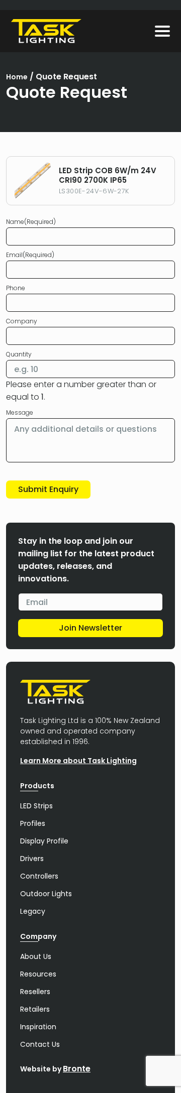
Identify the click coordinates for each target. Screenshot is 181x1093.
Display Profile (44, 841)
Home (17, 77)
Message (19, 412)
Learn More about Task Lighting (78, 761)
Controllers (39, 876)
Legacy (32, 911)
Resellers (35, 992)
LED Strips (36, 806)
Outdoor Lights (46, 894)
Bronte (76, 1068)
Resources (38, 974)
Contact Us (40, 1044)
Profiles (32, 823)
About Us (35, 956)
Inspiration (38, 1027)
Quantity (19, 354)
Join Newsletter (90, 628)
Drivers (32, 859)
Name (31, 221)
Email (30, 255)
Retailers (35, 1009)
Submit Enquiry (48, 489)
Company (21, 321)
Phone (15, 288)
